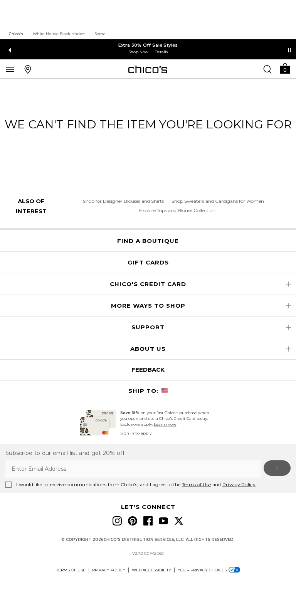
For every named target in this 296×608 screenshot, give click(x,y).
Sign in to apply (136, 433)
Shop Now (138, 51)
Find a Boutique (148, 241)
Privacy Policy (239, 484)
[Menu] (10, 69)
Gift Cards (148, 262)
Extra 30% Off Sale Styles (148, 45)
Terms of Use (196, 484)
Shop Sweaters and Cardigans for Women (218, 201)
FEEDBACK (148, 369)
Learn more (165, 424)
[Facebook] (148, 520)
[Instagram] (117, 520)
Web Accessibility (151, 570)
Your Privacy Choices (202, 570)
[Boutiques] (27, 69)
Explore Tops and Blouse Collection (177, 210)
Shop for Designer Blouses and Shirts (123, 201)
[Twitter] (178, 520)
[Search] (267, 69)
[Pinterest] (132, 520)
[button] (285, 68)
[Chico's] (147, 69)
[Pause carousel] (289, 50)
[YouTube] (163, 520)
